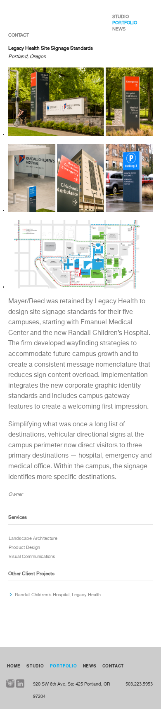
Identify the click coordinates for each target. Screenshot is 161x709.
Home (14, 666)
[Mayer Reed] (36, 16)
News (118, 29)
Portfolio (124, 23)
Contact (18, 35)
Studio (120, 16)
